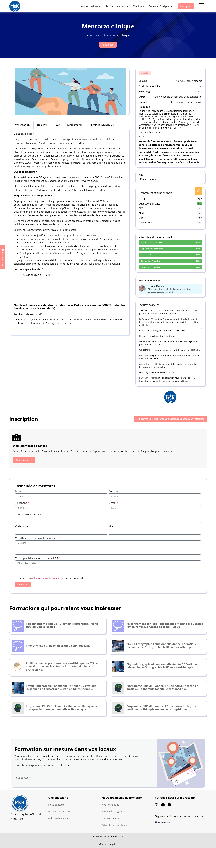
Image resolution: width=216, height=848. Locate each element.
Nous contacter (57, 804)
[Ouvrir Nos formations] (100, 6)
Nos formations (110, 804)
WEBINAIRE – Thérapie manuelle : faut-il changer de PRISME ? (169, 350)
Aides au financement (60, 818)
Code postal (22, 526)
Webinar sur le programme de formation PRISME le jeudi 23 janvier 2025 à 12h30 (168, 343)
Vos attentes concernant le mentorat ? (36, 538)
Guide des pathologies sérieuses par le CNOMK (162, 330)
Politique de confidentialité (108, 836)
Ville (111, 526)
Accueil (90, 35)
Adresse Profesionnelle (28, 514)
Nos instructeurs (111, 818)
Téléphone (21, 503)
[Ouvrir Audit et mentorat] (127, 6)
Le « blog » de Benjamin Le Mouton (156, 372)
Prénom (113, 491)
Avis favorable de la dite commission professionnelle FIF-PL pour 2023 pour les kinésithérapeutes (168, 312)
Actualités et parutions (114, 825)
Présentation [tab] (22, 125)
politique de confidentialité (46, 578)
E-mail (112, 503)
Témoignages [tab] (74, 125)
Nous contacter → (24, 777)
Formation (102, 35)
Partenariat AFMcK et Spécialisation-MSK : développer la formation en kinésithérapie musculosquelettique (167, 379)
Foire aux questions (59, 811)
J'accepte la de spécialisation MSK (52, 578)
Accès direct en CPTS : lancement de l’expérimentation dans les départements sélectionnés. (168, 365)
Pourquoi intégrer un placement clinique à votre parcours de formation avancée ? (169, 357)
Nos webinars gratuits (114, 811)
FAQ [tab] (57, 125)
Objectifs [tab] (42, 125)
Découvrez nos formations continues (157, 336)
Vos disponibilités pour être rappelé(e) (36, 558)
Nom (18, 491)
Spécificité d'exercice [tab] (102, 125)
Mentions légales (108, 844)
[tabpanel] (70, 232)
